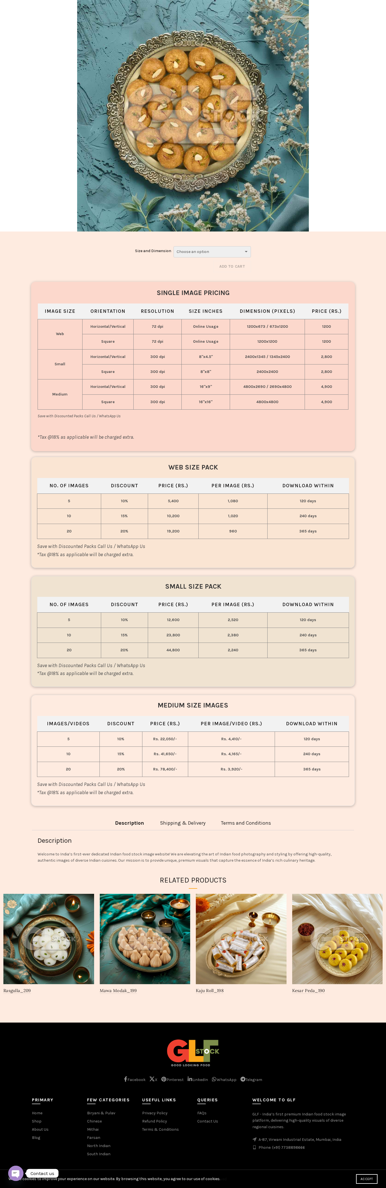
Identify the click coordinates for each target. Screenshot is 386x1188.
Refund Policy (154, 1121)
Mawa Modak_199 (118, 990)
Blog (36, 1137)
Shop (37, 1121)
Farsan (93, 1137)
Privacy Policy (155, 1113)
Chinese (94, 1121)
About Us (40, 1129)
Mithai (93, 1129)
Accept (367, 1179)
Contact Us (207, 1121)
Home (37, 1113)
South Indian (98, 1154)
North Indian (98, 1145)
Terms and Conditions (246, 823)
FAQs (202, 1113)
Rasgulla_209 (17, 990)
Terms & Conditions (160, 1129)
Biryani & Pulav (101, 1113)
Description (129, 823)
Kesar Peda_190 (308, 990)
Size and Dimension (153, 250)
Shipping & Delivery (182, 823)
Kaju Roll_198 (210, 990)
